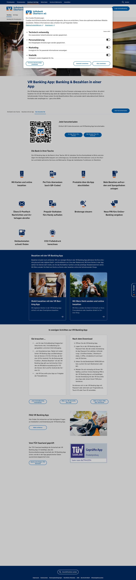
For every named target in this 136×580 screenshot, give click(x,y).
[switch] (108, 39)
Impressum (49, 25)
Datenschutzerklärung (34, 25)
